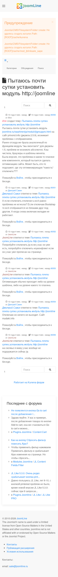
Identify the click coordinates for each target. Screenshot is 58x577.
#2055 (53, 334)
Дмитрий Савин (15, 190)
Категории (12, 68)
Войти (19, 177)
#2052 (53, 231)
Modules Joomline (22, 461)
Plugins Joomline (22, 432)
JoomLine (12, 234)
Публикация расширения (20, 548)
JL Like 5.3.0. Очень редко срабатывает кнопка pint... (25, 474)
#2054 (53, 301)
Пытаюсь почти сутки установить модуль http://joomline (25, 122)
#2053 (53, 268)
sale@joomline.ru (18, 566)
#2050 (53, 114)
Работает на (20, 382)
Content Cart (40, 432)
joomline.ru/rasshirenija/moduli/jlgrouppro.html (26, 131)
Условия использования (20, 551)
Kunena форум (36, 382)
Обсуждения (27, 68)
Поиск (41, 68)
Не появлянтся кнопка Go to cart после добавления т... (29, 412)
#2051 (53, 187)
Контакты (12, 544)
